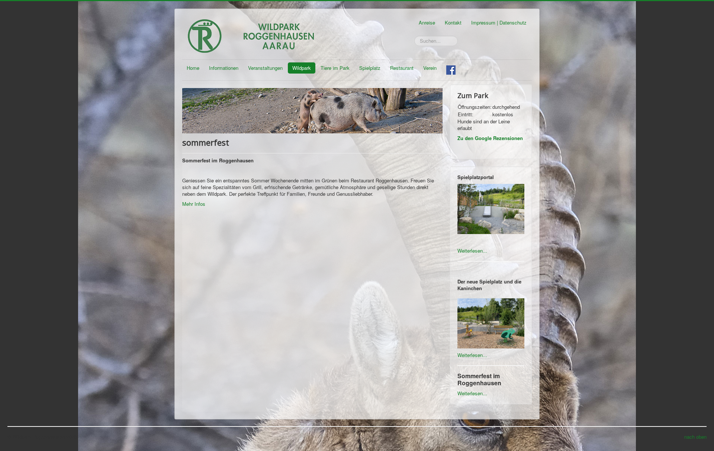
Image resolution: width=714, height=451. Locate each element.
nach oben (695, 436)
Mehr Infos (194, 203)
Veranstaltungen (265, 67)
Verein (430, 67)
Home (193, 67)
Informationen (223, 67)
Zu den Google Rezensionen (490, 138)
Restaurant (402, 67)
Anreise (427, 22)
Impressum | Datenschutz (499, 22)
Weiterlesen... (472, 250)
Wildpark (301, 67)
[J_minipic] (312, 109)
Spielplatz (369, 67)
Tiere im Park (335, 67)
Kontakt (453, 22)
